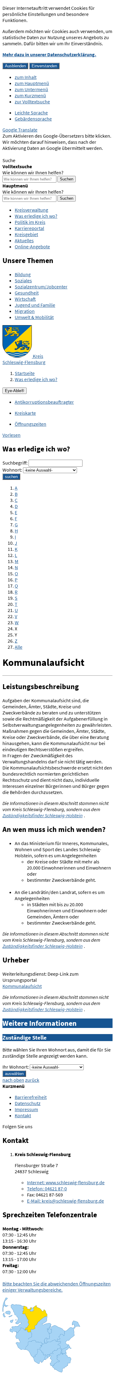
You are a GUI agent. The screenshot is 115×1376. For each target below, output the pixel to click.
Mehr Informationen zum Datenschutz (41, 154)
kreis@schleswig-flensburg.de (65, 1201)
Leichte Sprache (31, 112)
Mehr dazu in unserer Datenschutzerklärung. (49, 54)
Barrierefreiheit (31, 1097)
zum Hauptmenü (32, 83)
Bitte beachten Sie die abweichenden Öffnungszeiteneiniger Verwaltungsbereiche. (56, 1287)
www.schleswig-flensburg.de (66, 1182)
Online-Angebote (32, 246)
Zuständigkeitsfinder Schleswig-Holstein (42, 815)
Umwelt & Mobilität (34, 317)
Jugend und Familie (35, 305)
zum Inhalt (25, 77)
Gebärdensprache (33, 119)
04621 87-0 (47, 1188)
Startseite (25, 373)
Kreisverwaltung (31, 210)
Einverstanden (44, 66)
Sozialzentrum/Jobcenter (41, 287)
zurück (32, 1080)
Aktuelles (24, 240)
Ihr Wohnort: (15, 1067)
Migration (25, 311)
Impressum (26, 1109)
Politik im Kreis (30, 222)
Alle (18, 647)
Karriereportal (29, 228)
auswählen (14, 1073)
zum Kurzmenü (30, 95)
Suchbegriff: (15, 463)
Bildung (23, 274)
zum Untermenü (31, 89)
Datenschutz (27, 1103)
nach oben (13, 1080)
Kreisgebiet (26, 234)
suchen (11, 476)
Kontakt (23, 1115)
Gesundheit (27, 293)
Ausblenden (15, 66)
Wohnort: (12, 470)
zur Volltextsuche (32, 101)
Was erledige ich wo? (36, 216)
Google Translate (19, 130)
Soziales (23, 280)
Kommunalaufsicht (22, 986)
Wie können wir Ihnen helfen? (32, 172)
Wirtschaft (25, 299)
